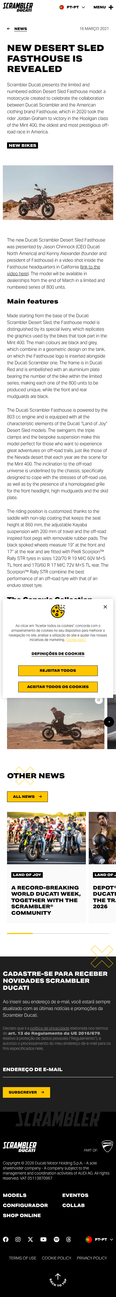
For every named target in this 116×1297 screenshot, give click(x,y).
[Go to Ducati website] (107, 1146)
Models (14, 1195)
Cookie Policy (56, 1258)
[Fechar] (105, 607)
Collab (73, 1205)
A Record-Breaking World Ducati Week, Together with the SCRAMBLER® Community (46, 900)
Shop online (22, 1215)
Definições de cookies (58, 654)
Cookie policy (76, 640)
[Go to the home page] (18, 7)
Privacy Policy (92, 1258)
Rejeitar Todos (58, 671)
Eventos (75, 1195)
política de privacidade (49, 1028)
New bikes (22, 145)
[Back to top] (58, 1280)
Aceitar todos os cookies (58, 687)
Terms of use (22, 1258)
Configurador (25, 1205)
